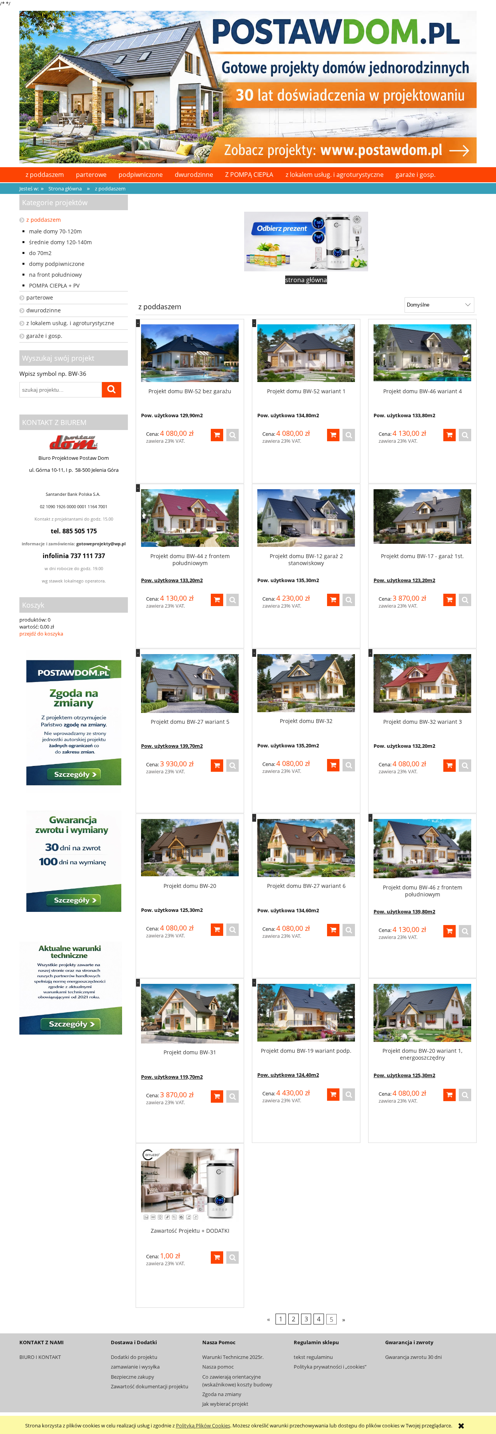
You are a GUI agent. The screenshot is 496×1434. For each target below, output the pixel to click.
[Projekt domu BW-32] (306, 683)
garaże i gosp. (44, 335)
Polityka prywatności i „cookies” (330, 1366)
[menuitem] (44, 174)
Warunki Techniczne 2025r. (233, 1356)
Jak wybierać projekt (225, 1403)
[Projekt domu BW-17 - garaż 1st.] (422, 518)
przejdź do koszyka (41, 633)
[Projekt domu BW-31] (190, 1014)
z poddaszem (43, 219)
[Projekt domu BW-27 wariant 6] (306, 848)
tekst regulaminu (313, 1356)
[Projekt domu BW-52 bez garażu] (190, 353)
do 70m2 (40, 253)
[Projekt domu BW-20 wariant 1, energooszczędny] (422, 1013)
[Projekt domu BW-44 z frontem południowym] (190, 518)
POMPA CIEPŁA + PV (54, 285)
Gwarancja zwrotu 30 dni (413, 1356)
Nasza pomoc (218, 1366)
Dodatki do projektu (134, 1356)
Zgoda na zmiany (221, 1394)
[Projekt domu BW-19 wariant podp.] (306, 1013)
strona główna (306, 280)
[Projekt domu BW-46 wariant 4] (422, 353)
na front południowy (55, 274)
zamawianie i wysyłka (135, 1366)
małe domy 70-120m (55, 231)
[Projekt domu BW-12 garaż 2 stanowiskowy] (306, 518)
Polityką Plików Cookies (203, 1425)
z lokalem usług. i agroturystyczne (70, 323)
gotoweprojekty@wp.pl (101, 544)
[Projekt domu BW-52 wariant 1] (306, 353)
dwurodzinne (43, 310)
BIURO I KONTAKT (40, 1356)
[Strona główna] (248, 86)
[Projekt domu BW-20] (190, 848)
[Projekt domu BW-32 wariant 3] (422, 683)
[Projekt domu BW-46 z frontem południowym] (422, 849)
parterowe (39, 297)
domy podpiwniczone (56, 263)
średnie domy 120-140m (60, 242)
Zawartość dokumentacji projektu (149, 1386)
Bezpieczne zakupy (132, 1376)
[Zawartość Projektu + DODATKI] (190, 1185)
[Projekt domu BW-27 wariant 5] (190, 683)
